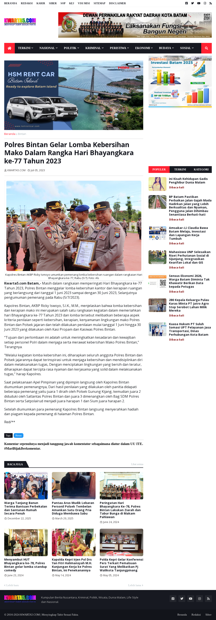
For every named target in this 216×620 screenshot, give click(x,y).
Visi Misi (84, 3)
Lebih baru (12, 585)
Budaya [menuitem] (165, 48)
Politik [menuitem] (70, 48)
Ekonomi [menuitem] (142, 48)
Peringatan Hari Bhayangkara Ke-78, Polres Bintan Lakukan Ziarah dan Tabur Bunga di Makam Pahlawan (120, 510)
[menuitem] (9, 48)
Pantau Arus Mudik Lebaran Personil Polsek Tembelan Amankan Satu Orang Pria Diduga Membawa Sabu (73, 508)
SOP (63, 3)
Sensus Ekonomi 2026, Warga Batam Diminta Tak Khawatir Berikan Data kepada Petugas (189, 281)
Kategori (201, 169)
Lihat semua (137, 464)
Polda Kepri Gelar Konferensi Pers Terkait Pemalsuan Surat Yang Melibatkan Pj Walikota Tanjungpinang (121, 565)
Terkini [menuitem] (24, 48)
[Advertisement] (180, 137)
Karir (40, 3)
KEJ (71, 3)
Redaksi (27, 3)
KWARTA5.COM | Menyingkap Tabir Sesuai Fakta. (49, 614)
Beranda (10, 3)
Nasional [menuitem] (47, 48)
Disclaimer (117, 3)
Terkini (180, 169)
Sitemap (99, 3)
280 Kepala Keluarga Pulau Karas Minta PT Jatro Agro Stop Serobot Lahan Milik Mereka (189, 305)
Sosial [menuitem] (185, 48)
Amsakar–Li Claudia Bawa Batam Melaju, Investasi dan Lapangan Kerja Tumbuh (188, 233)
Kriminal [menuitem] (93, 48)
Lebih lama (134, 585)
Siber (53, 3)
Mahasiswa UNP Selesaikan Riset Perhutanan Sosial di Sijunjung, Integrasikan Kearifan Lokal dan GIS (190, 257)
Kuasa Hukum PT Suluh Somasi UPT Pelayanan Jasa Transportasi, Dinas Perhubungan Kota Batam (190, 329)
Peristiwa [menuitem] (118, 48)
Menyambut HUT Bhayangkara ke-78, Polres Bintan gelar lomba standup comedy (25, 565)
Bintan (22, 134)
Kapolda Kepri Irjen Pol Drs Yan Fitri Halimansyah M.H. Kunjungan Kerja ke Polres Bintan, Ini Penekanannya (72, 565)
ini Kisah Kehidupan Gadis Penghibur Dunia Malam (188, 180)
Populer (159, 169)
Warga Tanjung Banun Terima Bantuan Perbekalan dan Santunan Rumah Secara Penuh (25, 508)
